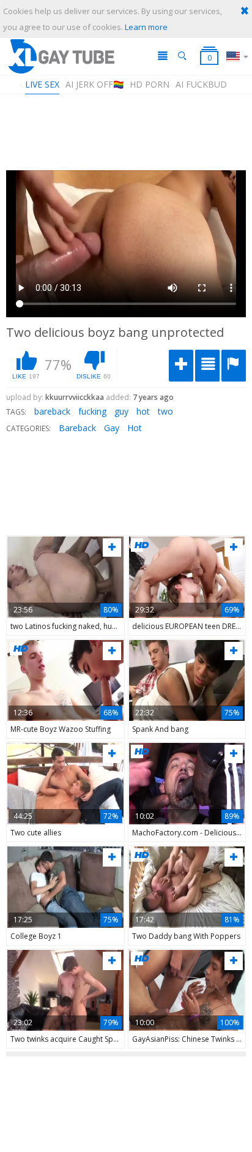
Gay (111, 428)
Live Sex (42, 84)
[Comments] (207, 366)
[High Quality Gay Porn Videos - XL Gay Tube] (60, 56)
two (165, 411)
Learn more (146, 26)
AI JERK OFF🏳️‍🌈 (94, 84)
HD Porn (149, 84)
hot (143, 411)
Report (233, 366)
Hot (134, 428)
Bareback (77, 428)
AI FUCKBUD (201, 84)
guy (121, 411)
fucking (92, 411)
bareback (52, 411)
